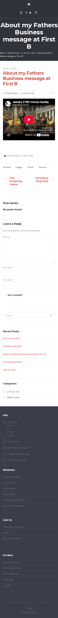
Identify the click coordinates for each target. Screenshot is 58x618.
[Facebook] (26, 12)
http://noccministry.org (17, 447)
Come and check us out (14, 527)
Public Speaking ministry (14, 500)
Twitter (30, 167)
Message (6, 237)
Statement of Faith (12, 568)
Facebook (7, 167)
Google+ (19, 167)
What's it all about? (11, 562)
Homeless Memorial (12, 476)
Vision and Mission (11, 573)
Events (6, 532)
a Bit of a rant (9, 369)
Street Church (9, 482)
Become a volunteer (12, 538)
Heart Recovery (10, 488)
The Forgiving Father (16, 181)
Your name (8, 267)
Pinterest (43, 167)
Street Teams (9, 494)
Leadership (8, 579)
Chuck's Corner (13, 53)
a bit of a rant (28, 53)
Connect (7, 585)
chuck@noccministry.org (18, 454)
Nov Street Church (11, 338)
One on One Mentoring (13, 505)
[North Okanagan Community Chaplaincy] (29, 5)
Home (2, 53)
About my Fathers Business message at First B (24, 354)
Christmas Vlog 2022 (41, 180)
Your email (8, 279)
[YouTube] (30, 12)
